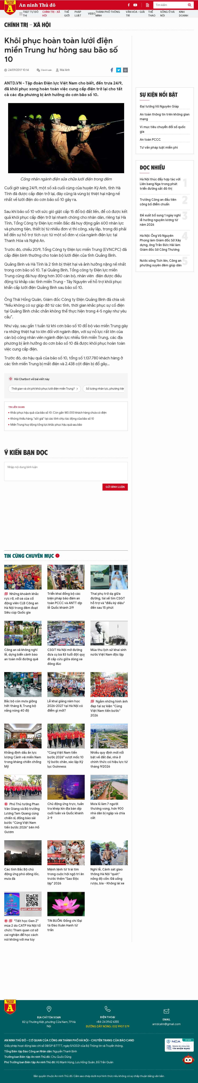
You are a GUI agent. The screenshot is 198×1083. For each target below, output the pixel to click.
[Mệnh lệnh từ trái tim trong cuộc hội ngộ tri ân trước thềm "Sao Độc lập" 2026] (66, 852)
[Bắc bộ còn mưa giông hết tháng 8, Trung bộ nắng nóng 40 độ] (23, 684)
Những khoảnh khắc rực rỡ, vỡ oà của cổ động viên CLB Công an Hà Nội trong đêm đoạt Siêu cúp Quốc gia (21, 603)
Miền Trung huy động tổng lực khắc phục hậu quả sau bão (46, 424)
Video (92, 13)
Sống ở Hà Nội (167, 13)
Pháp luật (78, 13)
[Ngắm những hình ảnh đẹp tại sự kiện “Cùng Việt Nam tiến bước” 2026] (109, 684)
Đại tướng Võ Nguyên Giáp (159, 106)
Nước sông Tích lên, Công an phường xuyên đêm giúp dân (161, 263)
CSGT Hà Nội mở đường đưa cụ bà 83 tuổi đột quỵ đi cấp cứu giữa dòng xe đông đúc (66, 657)
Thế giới (67, 13)
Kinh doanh (183, 13)
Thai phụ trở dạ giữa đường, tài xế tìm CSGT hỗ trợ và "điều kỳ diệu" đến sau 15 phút (107, 601)
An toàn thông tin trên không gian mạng (164, 117)
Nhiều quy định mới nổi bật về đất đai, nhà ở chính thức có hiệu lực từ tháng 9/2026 (109, 760)
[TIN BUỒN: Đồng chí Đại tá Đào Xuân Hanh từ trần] (66, 904)
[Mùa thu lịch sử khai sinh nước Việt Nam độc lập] (109, 633)
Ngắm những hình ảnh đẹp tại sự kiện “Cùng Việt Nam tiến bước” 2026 (109, 708)
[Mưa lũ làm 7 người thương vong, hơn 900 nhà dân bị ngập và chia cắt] (109, 787)
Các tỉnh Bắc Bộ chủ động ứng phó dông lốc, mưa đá (21, 874)
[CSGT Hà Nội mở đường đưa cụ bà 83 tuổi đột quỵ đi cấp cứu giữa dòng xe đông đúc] (66, 633)
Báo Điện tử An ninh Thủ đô (10, 7)
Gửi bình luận (115, 487)
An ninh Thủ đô (37, 5)
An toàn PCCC (150, 140)
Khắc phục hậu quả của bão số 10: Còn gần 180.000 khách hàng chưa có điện (58, 412)
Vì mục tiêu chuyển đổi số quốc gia (162, 129)
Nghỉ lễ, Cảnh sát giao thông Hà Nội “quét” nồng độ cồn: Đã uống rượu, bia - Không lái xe (107, 876)
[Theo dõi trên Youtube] (135, 5)
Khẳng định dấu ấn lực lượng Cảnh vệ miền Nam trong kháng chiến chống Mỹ (22, 760)
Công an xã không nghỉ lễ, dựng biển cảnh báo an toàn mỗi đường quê (21, 654)
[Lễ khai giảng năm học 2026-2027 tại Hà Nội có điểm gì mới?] (66, 684)
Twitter (118, 70)
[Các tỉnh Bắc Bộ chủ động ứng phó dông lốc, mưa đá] (23, 852)
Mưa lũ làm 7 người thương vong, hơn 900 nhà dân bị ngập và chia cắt (107, 811)
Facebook (111, 70)
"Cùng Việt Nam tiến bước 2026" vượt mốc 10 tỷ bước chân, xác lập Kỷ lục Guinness (65, 760)
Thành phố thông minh (108, 13)
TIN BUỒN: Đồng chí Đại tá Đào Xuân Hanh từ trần (64, 925)
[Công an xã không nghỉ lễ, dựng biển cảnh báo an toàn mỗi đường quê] (23, 633)
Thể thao (151, 13)
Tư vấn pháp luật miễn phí (159, 148)
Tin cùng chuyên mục (29, 555)
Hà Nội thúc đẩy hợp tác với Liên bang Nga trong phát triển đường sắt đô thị (160, 184)
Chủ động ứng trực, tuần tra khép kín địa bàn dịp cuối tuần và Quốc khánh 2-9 (65, 811)
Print (125, 70)
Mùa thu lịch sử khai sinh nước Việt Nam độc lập (108, 652)
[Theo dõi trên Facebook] (129, 5)
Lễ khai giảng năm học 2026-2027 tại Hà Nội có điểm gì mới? (65, 706)
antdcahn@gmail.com (166, 1024)
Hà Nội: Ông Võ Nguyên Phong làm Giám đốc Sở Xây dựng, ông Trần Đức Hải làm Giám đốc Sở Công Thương (160, 243)
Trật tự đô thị (30, 13)
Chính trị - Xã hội (51, 13)
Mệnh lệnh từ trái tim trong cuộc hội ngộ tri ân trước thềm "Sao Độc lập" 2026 (65, 876)
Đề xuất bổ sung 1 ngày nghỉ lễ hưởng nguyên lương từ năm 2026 (160, 220)
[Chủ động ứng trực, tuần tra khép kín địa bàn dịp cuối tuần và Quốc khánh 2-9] (66, 787)
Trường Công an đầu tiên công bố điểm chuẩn (158, 202)
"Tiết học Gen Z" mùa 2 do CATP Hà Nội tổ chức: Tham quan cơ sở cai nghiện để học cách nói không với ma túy (22, 930)
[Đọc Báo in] (149, 5)
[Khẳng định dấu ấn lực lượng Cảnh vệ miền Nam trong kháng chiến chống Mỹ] (23, 736)
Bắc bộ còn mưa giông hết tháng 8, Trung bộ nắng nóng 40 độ (20, 706)
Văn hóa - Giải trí (135, 13)
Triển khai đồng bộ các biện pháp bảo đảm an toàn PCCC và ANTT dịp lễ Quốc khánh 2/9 (64, 601)
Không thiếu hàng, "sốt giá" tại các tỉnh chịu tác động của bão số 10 (52, 418)
